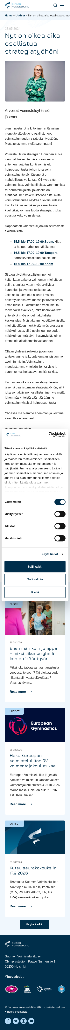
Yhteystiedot (14, 976)
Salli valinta (35, 579)
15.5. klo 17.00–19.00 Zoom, (34, 241)
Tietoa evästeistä (17, 1011)
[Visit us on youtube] (31, 1021)
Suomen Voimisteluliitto (17, 5)
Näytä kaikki (34, 924)
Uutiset (20, 15)
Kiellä (35, 592)
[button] (52, 5)
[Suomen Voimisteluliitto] (17, 944)
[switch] (60, 514)
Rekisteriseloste (55, 1007)
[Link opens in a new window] (11, 989)
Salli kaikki (35, 566)
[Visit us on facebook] (8, 1021)
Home (8, 15)
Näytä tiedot (49, 554)
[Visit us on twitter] (16, 1021)
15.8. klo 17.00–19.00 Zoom (33, 264)
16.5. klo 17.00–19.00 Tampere (35, 252)
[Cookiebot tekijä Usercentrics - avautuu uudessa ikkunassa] (49, 434)
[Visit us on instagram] (23, 1021)
